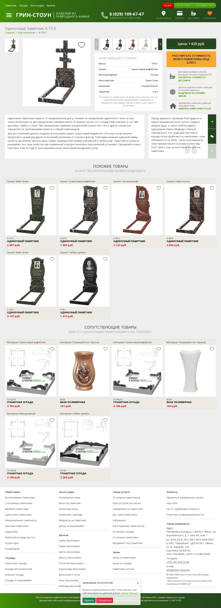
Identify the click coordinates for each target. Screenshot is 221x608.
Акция (167, 5)
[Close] (138, 583)
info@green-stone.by (178, 570)
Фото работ (184, 5)
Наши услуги (121, 492)
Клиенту (172, 492)
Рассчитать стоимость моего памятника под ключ (191, 59)
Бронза (51, 5)
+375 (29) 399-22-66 (177, 562)
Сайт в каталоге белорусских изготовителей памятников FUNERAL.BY (189, 582)
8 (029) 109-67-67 (126, 14)
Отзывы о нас (205, 5)
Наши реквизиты (178, 523)
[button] (97, 44)
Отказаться (105, 600)
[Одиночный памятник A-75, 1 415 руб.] (106, 44)
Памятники (12, 492)
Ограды (10, 558)
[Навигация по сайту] (9, 15)
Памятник (10, 5)
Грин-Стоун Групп (189, 574)
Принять (89, 600)
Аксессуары (37, 5)
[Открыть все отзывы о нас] (212, 136)
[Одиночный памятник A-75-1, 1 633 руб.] (118, 44)
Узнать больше (129, 593)
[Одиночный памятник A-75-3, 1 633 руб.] (144, 44)
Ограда (23, 5)
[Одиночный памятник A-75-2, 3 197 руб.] (131, 44)
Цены (116, 552)
